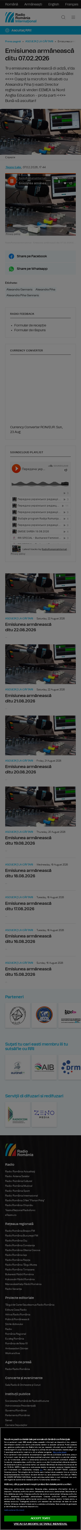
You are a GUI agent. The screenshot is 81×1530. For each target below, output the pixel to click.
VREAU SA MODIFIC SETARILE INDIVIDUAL (40, 1524)
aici (41, 1470)
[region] (40, 1478)
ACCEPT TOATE (40, 1518)
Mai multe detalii (59, 1452)
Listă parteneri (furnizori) (14, 1510)
